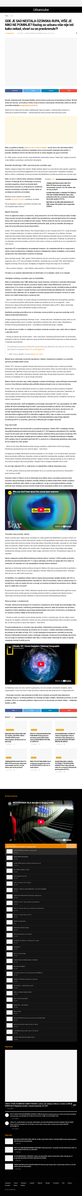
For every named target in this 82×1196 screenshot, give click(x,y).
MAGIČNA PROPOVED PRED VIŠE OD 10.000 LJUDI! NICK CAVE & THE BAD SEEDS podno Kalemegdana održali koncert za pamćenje (15, 737)
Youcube (7, 1185)
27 (39, 770)
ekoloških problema (18, 199)
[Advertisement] (41, 3)
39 (14, 744)
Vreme (45, 33)
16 (39, 744)
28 (64, 744)
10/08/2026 (9, 744)
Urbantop (39, 33)
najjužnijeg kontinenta (29, 105)
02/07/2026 (59, 772)
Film (63, 1183)
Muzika (34, 730)
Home (6, 16)
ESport (70, 1183)
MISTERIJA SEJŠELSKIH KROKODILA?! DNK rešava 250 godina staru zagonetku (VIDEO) (60, 204)
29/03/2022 (20, 33)
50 (14, 770)
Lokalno (32, 1183)
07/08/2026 (34, 744)
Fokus (12, 16)
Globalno (33, 33)
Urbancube (41, 9)
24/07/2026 (9, 770)
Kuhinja (23, 1185)
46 (64, 772)
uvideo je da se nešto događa (35, 147)
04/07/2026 (34, 770)
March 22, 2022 (37, 354)
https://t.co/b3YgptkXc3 (35, 349)
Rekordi (40, 1183)
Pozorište (56, 1183)
